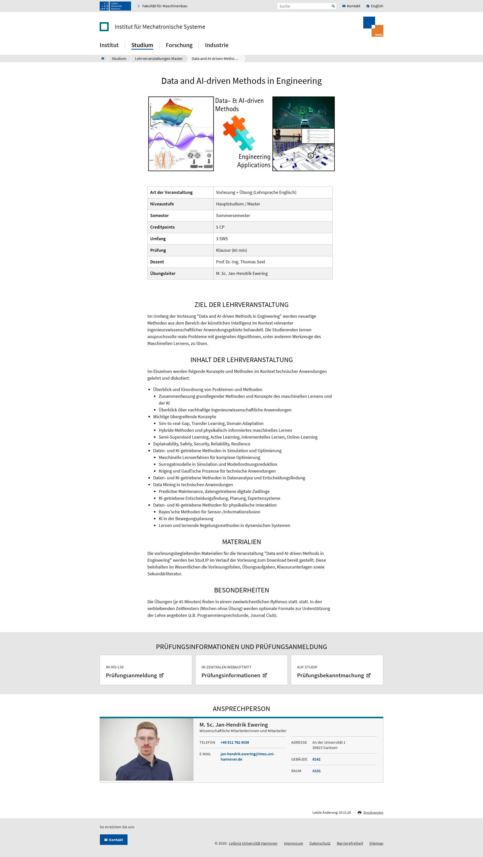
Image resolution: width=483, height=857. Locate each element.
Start (333, 6)
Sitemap (376, 843)
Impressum (293, 843)
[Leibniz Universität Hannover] (115, 6)
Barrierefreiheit (350, 843)
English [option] (377, 5)
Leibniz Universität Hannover (253, 843)
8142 (316, 759)
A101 (316, 770)
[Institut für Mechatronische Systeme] (101, 58)
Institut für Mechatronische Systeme (160, 27)
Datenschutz (320, 843)
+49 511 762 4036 (235, 742)
